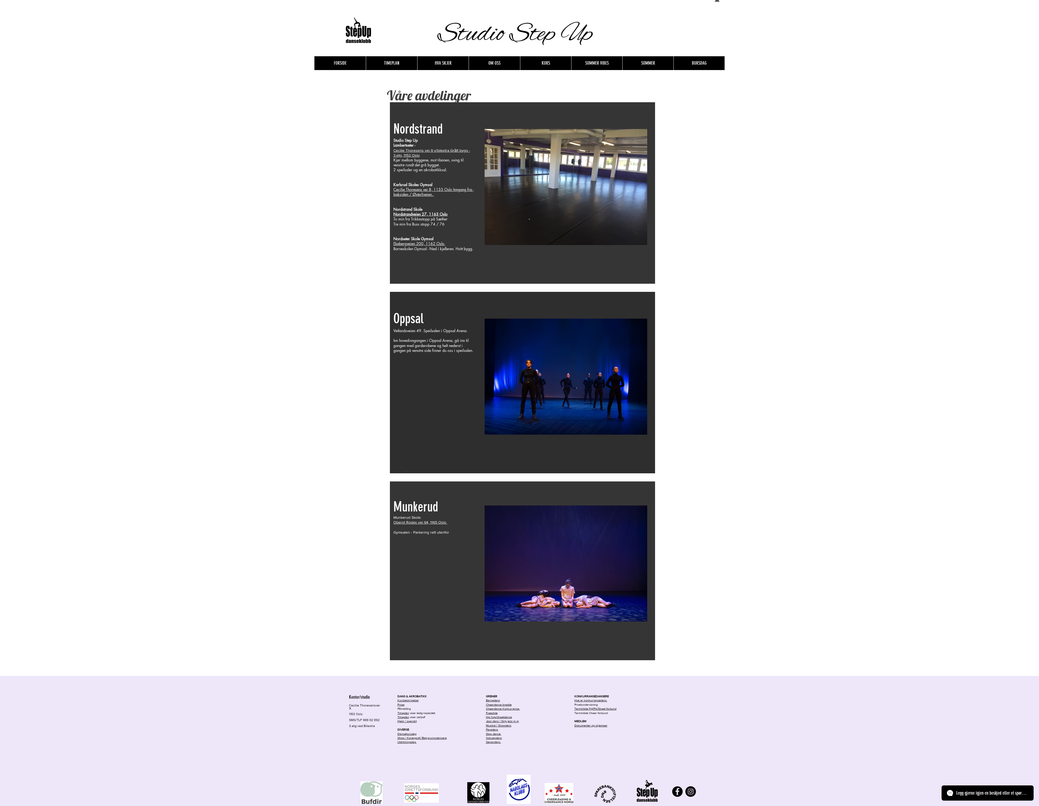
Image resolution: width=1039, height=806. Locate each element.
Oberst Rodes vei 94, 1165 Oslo (420, 522)
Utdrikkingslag (407, 742)
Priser (401, 704)
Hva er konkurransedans (590, 700)
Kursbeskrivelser (408, 700)
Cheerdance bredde (499, 704)
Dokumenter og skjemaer (590, 725)
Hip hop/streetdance (499, 717)
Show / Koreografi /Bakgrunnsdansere (422, 737)
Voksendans (494, 737)
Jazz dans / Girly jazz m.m (502, 721)
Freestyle (492, 713)
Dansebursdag (406, 733)
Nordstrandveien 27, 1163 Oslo (420, 214)
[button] (494, 63)
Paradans (492, 729)
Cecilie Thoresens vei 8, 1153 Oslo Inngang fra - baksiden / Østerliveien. (433, 192)
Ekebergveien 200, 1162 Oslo (419, 243)
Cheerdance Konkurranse (503, 708)
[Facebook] (677, 791)
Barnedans (493, 700)
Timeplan (403, 717)
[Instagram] (690, 791)
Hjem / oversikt (407, 721)
